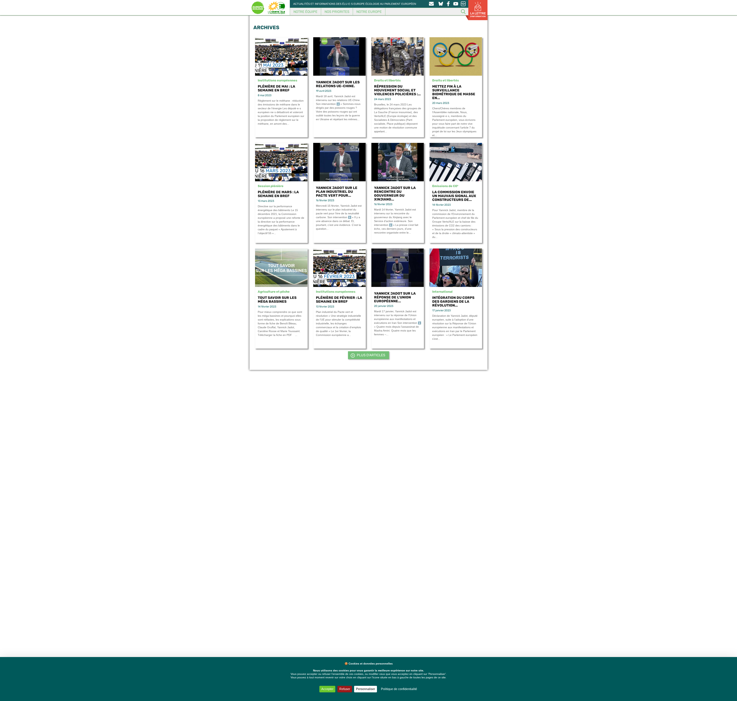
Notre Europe (369, 12)
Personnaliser (365, 689)
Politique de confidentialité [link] (399, 689)
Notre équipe (305, 12)
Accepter (327, 689)
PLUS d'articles (371, 355)
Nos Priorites (337, 12)
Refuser (344, 689)
